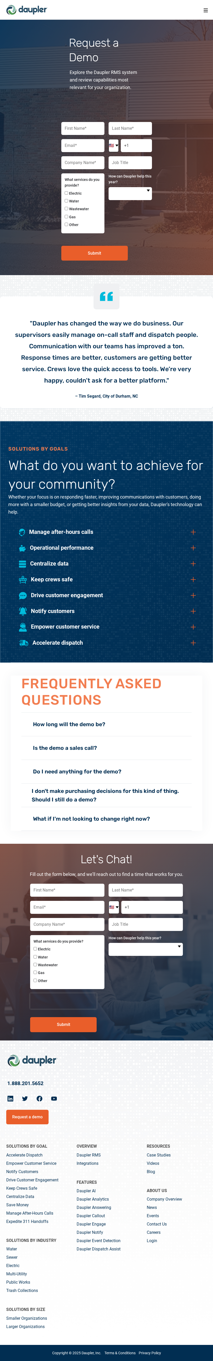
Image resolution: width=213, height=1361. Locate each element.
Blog (151, 1171)
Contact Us (157, 1224)
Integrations (87, 1163)
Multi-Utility (16, 1273)
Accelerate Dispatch (24, 1155)
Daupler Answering (94, 1207)
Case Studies (159, 1155)
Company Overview (164, 1199)
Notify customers (22, 1171)
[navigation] (26, 10)
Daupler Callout (91, 1215)
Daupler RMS (89, 1155)
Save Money (17, 1204)
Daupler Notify (90, 1232)
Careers (154, 1232)
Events (153, 1215)
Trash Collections (22, 1290)
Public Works (18, 1282)
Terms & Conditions (120, 1353)
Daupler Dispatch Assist (99, 1249)
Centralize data (20, 1196)
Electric (12, 1265)
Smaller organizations (26, 1318)
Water (11, 1249)
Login (152, 1240)
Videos (153, 1163)
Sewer (11, 1257)
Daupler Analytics (93, 1199)
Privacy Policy (150, 1353)
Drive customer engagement (32, 1180)
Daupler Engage (91, 1224)
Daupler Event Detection (99, 1240)
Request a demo (27, 1116)
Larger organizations (25, 1326)
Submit (94, 253)
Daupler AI (86, 1190)
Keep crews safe (21, 1188)
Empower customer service (31, 1163)
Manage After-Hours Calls (29, 1213)
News (152, 1207)
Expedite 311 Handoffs (27, 1221)
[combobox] (130, 193)
